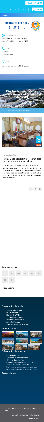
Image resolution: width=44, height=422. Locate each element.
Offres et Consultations (15, 360)
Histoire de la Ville (13, 315)
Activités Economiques (14, 317)
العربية (5, 15)
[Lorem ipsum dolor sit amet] (9, 334)
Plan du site (23, 10)
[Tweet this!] (35, 189)
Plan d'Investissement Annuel (17, 358)
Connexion (13, 10)
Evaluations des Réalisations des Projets (21, 362)
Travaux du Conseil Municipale (17, 365)
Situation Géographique (15, 320)
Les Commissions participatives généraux (21, 367)
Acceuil (15, 415)
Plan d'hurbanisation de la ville (17, 324)
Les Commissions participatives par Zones (21, 369)
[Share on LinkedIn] (40, 189)
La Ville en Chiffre (12, 313)
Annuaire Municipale (13, 322)
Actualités (24, 415)
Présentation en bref (14, 310)
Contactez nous (34, 418)
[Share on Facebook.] (31, 189)
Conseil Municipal (12, 355)
